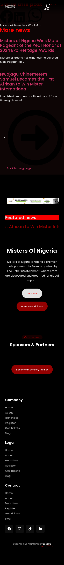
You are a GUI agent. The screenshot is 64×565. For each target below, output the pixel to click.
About (9, 412)
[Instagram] (20, 529)
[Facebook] (9, 529)
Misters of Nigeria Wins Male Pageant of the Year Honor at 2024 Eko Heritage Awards (30, 45)
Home (9, 407)
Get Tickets (12, 428)
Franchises (11, 418)
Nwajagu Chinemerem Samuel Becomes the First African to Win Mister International (27, 81)
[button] (6, 18)
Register (10, 423)
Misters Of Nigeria (32, 251)
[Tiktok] (30, 529)
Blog (8, 433)
